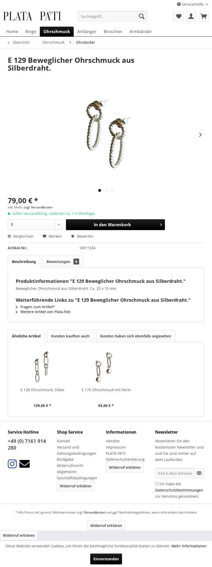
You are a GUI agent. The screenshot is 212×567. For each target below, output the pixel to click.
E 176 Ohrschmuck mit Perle (106, 389)
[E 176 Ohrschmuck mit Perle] (106, 367)
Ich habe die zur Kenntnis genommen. (179, 490)
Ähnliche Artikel (26, 336)
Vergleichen (23, 236)
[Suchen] (141, 16)
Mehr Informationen (189, 545)
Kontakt (63, 441)
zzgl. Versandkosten (38, 207)
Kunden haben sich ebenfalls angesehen (135, 336)
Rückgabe (65, 459)
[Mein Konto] (191, 16)
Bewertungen (62, 261)
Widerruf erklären (76, 485)
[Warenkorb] (204, 16)
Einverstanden (106, 558)
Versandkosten (94, 512)
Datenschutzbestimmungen (179, 490)
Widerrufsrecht (70, 465)
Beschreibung (24, 261)
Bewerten (85, 236)
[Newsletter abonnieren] (199, 473)
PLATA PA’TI (116, 453)
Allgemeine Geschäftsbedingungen (77, 474)
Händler (113, 441)
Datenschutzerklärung (125, 459)
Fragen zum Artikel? (37, 306)
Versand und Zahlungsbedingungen (76, 450)
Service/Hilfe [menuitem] (193, 4)
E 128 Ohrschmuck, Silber (42, 389)
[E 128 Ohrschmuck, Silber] (42, 367)
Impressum (116, 447)
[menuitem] (112, 16)
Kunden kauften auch (70, 336)
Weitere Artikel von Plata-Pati (45, 311)
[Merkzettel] (178, 16)
